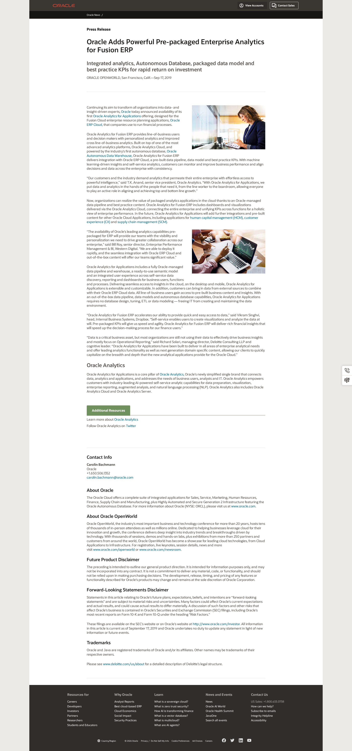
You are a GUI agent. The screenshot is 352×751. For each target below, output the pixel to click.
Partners (72, 715)
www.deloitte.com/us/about (123, 664)
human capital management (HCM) (216, 217)
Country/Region (108, 740)
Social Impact (122, 715)
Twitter (131, 426)
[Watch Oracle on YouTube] (249, 741)
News (209, 701)
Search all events (216, 720)
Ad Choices (197, 740)
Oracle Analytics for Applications (117, 116)
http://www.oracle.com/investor (216, 624)
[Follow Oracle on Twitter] (232, 741)
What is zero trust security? (171, 706)
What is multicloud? (166, 720)
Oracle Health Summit (220, 711)
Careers (72, 701)
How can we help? (262, 706)
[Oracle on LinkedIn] (241, 741)
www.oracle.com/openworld (114, 549)
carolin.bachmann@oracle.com (110, 477)
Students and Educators (82, 725)
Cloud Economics (125, 711)
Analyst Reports (124, 701)
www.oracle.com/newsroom (160, 549)
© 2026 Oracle (131, 740)
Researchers (74, 720)
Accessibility (258, 720)
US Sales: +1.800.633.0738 (267, 701)
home (64, 5)
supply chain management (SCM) (142, 222)
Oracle (126, 111)
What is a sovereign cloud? (171, 701)
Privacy (144, 740)
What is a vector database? (171, 715)
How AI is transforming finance (173, 711)
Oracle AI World (215, 706)
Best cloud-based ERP (128, 706)
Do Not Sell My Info (160, 740)
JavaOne (211, 715)
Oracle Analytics (172, 374)
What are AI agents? (166, 725)
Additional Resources (108, 410)
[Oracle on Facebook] (224, 741)
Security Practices (125, 720)
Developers (74, 706)
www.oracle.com (243, 506)
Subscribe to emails (263, 711)
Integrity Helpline (262, 715)
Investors (73, 711)
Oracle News (93, 14)
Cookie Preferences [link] (180, 740)
